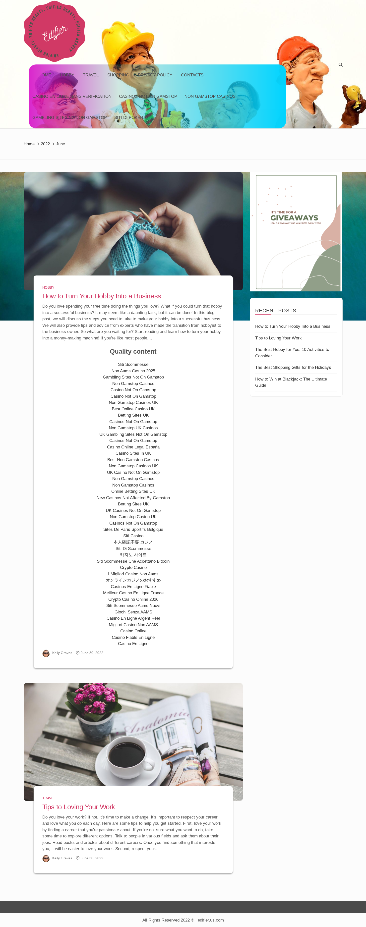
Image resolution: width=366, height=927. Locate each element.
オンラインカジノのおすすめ (133, 580)
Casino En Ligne (133, 643)
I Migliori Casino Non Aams (133, 574)
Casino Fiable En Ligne (133, 637)
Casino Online (133, 631)
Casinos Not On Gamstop (148, 96)
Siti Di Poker (128, 117)
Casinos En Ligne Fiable (133, 586)
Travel (91, 75)
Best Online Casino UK (133, 409)
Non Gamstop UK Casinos (133, 428)
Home (45, 75)
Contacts (192, 75)
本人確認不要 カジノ (133, 542)
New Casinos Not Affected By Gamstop (133, 497)
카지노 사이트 (133, 554)
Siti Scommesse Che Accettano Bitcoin (133, 561)
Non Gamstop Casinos (210, 96)
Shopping (118, 75)
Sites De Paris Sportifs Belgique (133, 529)
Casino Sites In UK (133, 453)
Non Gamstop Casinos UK (133, 402)
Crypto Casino (133, 567)
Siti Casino (133, 536)
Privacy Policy (155, 75)
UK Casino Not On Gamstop (133, 472)
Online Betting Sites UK (133, 491)
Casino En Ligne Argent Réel (133, 618)
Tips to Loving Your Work (78, 807)
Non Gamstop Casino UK (133, 516)
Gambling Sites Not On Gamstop (69, 117)
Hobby (67, 75)
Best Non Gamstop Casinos (133, 459)
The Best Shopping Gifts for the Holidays (293, 367)
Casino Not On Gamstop (133, 389)
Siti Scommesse (133, 364)
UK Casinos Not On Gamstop (133, 510)
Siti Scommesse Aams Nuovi (133, 605)
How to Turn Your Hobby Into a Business (101, 296)
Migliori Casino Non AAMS (133, 624)
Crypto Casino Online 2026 (133, 599)
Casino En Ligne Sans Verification (72, 96)
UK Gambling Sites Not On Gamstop (133, 434)
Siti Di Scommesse (133, 548)
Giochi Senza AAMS (133, 612)
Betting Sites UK (133, 415)
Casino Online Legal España (133, 447)
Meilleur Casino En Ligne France (133, 593)
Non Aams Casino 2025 (133, 371)
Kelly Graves (62, 653)
